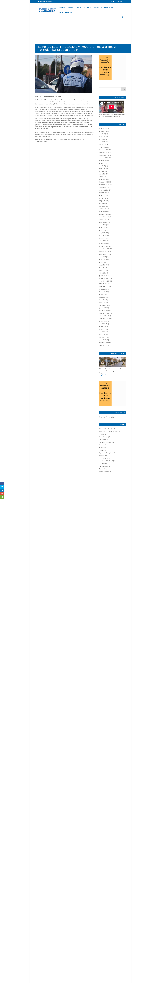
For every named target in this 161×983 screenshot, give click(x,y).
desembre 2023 (104, 214)
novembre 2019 (104, 345)
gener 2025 (102, 179)
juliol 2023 (102, 227)
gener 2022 (102, 276)
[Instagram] (116, 2)
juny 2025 (102, 166)
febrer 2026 (102, 144)
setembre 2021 (103, 286)
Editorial (101, 447)
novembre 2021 (104, 281)
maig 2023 (102, 233)
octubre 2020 (103, 316)
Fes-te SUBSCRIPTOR (65, 12)
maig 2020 (102, 329)
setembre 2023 (103, 222)
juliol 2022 (102, 260)
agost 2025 (102, 161)
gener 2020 (102, 340)
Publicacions (87, 7)
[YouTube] (113, 2)
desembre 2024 (104, 182)
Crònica (101, 445)
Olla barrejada (103, 466)
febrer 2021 (102, 305)
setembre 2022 (103, 254)
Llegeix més (102, 375)
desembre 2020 (104, 310)
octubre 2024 (103, 187)
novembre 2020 (104, 313)
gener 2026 (102, 147)
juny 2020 (102, 326)
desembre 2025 (104, 150)
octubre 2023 (103, 219)
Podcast (78, 7)
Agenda (101, 434)
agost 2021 (102, 289)
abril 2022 (102, 268)
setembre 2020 (103, 318)
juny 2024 (102, 198)
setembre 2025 (103, 158)
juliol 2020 (102, 324)
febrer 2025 (102, 177)
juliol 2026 (102, 131)
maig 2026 (102, 136)
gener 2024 (102, 211)
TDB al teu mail (108, 7)
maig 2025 (102, 169)
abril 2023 (102, 235)
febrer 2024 (102, 209)
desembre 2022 (104, 246)
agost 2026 (102, 128)
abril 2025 (102, 171)
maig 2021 (102, 297)
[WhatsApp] (121, 2)
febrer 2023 (102, 241)
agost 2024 (102, 193)
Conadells (102, 439)
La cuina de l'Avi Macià (106, 461)
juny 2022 (102, 262)
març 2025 (102, 174)
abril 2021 (102, 300)
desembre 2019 (104, 343)
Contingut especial (105, 442)
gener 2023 (102, 243)
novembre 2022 (104, 249)
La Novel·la (102, 464)
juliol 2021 (102, 292)
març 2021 (102, 302)
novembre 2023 (104, 217)
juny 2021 (102, 294)
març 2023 (102, 238)
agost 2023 (102, 225)
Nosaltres (62, 7)
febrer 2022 (102, 273)
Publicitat (71, 7)
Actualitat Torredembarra (107, 431)
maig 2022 (102, 265)
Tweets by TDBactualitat (106, 417)
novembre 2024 (104, 185)
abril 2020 (102, 332)
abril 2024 (102, 203)
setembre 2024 (103, 190)
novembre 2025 (104, 152)
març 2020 (102, 334)
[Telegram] (118, 2)
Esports (101, 455)
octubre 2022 (103, 252)
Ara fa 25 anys (103, 437)
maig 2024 (102, 201)
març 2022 (102, 270)
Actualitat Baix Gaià (105, 429)
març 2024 (102, 206)
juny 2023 (102, 230)
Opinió (101, 469)
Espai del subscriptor (105, 453)
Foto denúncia (103, 458)
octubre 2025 (103, 155)
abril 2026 (102, 139)
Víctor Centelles (104, 472)
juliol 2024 (102, 195)
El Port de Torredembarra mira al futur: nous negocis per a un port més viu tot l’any (111, 371)
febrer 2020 (102, 337)
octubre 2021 (103, 284)
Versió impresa (97, 7)
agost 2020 (102, 321)
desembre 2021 (104, 278)
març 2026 (102, 142)
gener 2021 (102, 308)
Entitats (101, 450)
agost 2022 (102, 257)
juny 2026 (102, 134)
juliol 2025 (102, 163)
